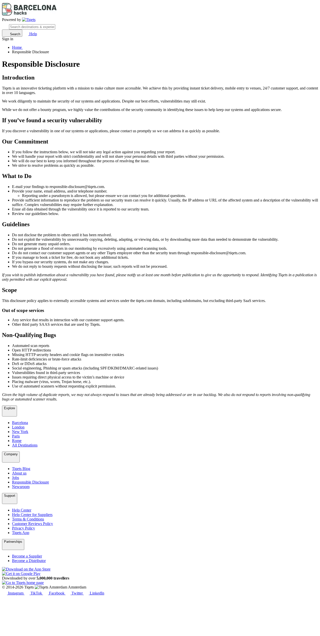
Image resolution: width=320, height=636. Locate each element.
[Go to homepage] (29, 20)
